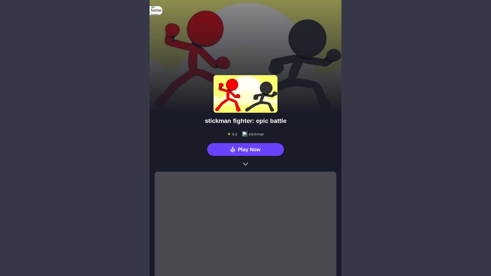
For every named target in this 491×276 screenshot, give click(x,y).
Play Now (249, 149)
